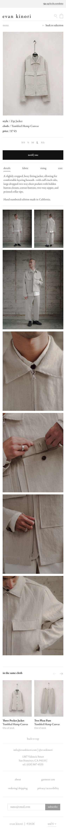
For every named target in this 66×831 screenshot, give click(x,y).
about (18, 780)
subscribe (53, 807)
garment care (48, 780)
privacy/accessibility (48, 788)
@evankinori (46, 750)
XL (43, 143)
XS (23, 143)
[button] (6, 26)
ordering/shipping (17, 788)
